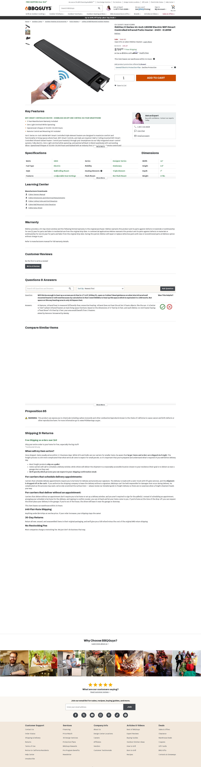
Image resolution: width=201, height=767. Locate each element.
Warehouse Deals (165, 738)
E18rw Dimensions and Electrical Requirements (46, 198)
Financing (66, 729)
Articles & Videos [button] (151, 14)
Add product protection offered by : (130, 64)
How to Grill (131, 746)
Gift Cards (145, 2)
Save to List (121, 85)
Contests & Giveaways (167, 754)
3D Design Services (70, 738)
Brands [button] (136, 14)
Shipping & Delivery (32, 738)
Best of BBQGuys (133, 729)
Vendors (97, 746)
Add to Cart (156, 78)
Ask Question (167, 288)
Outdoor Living (37, 21)
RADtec (117, 33)
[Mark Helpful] (162, 306)
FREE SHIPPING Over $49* (36, 2)
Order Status (30, 734)
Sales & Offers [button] (168, 14)
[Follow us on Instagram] (100, 715)
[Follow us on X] (83, 715)
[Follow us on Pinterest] (108, 715)
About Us (97, 729)
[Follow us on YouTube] (92, 715)
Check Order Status (157, 2)
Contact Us (29, 729)
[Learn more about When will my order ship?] (154, 59)
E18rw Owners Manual (36, 194)
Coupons (162, 742)
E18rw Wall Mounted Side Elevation (42, 204)
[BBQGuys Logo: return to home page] (41, 8)
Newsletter (67, 754)
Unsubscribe (30, 759)
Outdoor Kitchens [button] (56, 14)
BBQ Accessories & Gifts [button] (119, 14)
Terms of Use (30, 746)
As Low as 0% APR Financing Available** (81, 2)
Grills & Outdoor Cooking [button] (35, 14)
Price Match (67, 734)
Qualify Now (144, 53)
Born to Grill (131, 750)
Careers (97, 738)
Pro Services (117, 2)
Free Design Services (104, 2)
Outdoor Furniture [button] (75, 14)
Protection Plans (69, 742)
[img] (71, 64)
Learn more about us (99, 644)
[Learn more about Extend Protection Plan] (175, 67)
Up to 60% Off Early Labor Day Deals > (100, 18)
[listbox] (28, 35)
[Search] (99, 8)
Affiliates (97, 742)
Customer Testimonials (103, 750)
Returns (28, 742)
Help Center (29, 754)
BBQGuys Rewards (70, 746)
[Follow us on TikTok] (117, 715)
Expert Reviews (133, 734)
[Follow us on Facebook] (75, 715)
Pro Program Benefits (71, 750)
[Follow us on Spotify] (125, 715)
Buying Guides (132, 738)
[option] (27, 28)
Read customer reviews (99, 692)
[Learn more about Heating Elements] (101, 171)
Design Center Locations (132, 2)
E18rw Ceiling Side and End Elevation (42, 201)
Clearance (162, 734)
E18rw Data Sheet (35, 208)
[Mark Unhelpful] (169, 306)
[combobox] (144, 67)
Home (27, 21)
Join (129, 707)
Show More (100, 146)
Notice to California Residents (37, 750)
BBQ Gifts (162, 750)
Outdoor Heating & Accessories (56, 21)
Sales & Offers (164, 729)
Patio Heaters (74, 21)
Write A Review (33, 266)
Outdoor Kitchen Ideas (136, 742)
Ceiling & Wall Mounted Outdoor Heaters (95, 21)
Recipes (130, 754)
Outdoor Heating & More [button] (96, 14)
